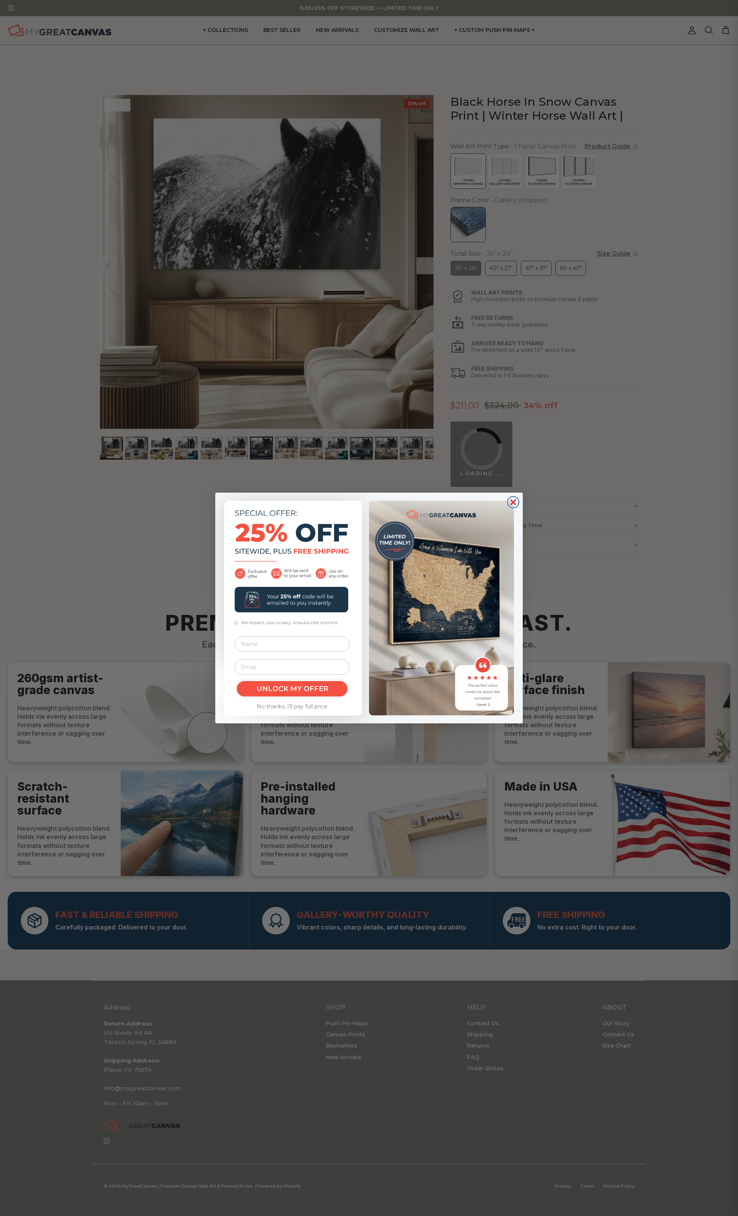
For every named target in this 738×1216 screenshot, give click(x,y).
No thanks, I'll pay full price (292, 706)
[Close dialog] (513, 502)
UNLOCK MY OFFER (292, 689)
